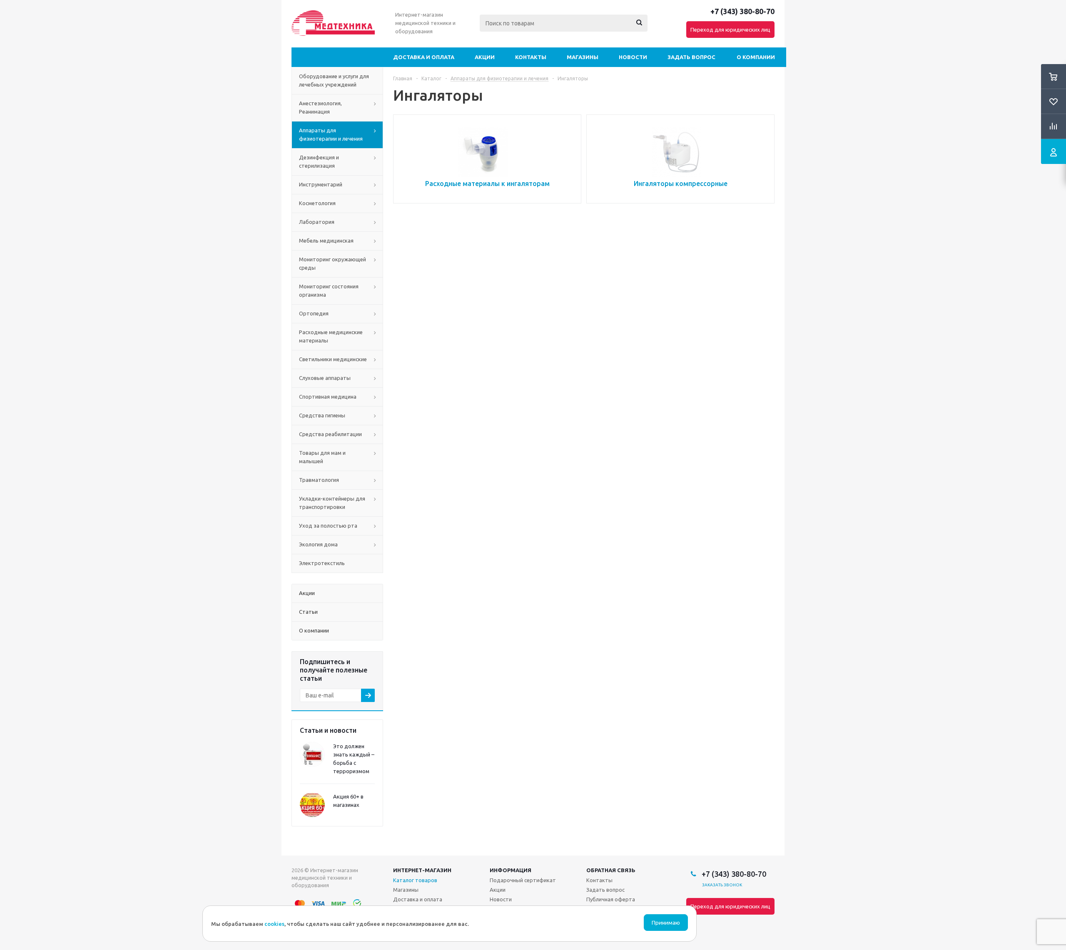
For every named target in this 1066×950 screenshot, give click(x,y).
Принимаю (666, 923)
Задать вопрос (691, 57)
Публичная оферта (610, 899)
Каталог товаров (415, 880)
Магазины (582, 57)
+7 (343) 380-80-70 (742, 11)
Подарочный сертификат (523, 880)
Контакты (530, 57)
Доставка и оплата (423, 57)
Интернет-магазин (422, 870)
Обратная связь (610, 870)
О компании (756, 57)
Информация (510, 870)
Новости (633, 57)
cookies (274, 924)
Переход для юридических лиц (730, 29)
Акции (485, 57)
